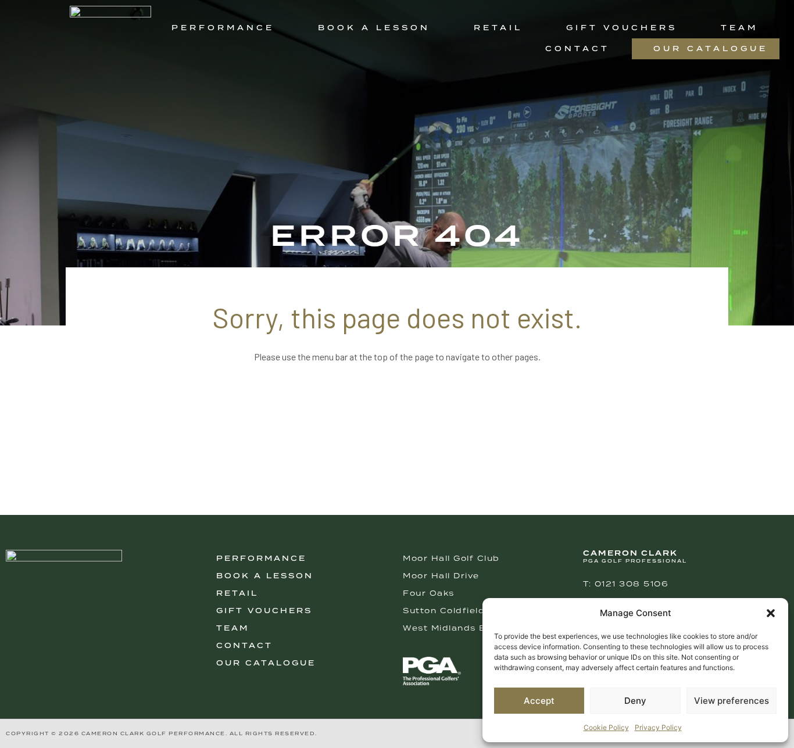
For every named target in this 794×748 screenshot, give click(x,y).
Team (739, 28)
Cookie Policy (606, 727)
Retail (498, 28)
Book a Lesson (374, 28)
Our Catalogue (710, 48)
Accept (539, 700)
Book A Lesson (264, 576)
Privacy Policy (658, 727)
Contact (577, 48)
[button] (771, 613)
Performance (222, 28)
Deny (635, 700)
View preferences (731, 700)
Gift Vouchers (621, 28)
